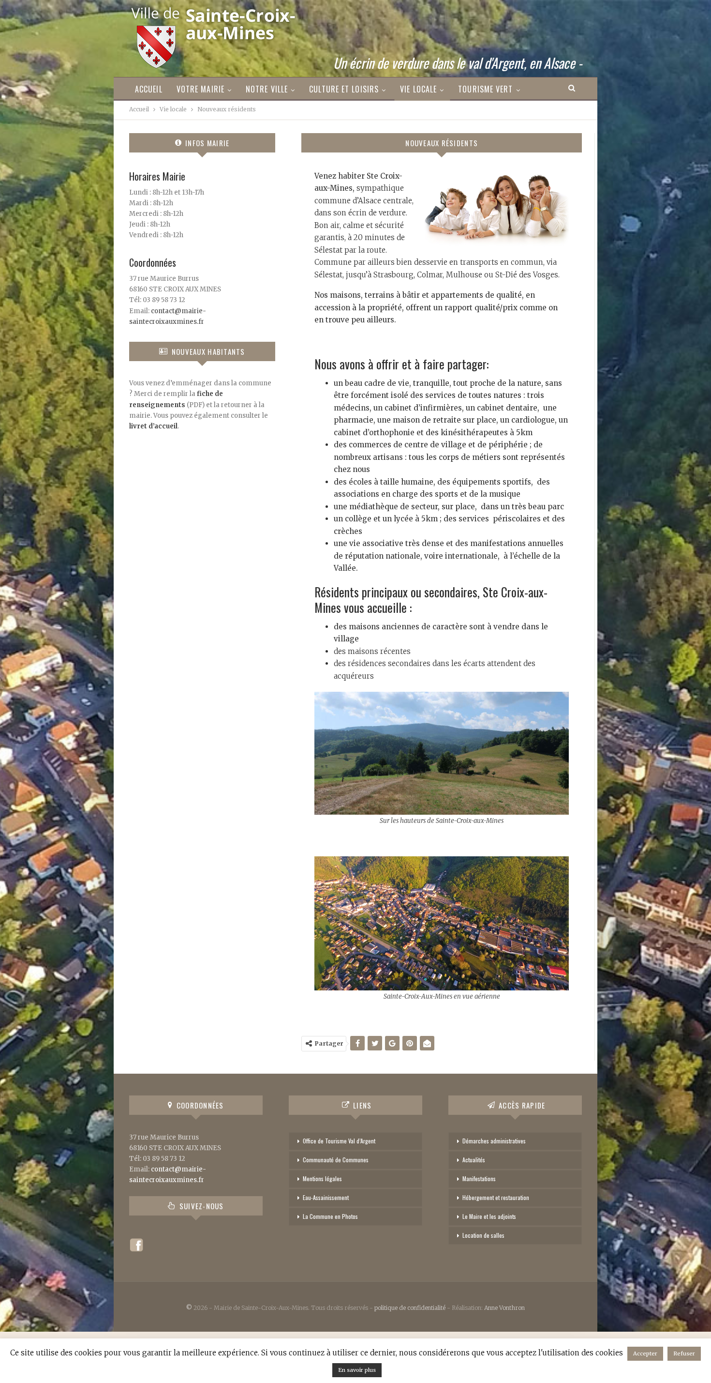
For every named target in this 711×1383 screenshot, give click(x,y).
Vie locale (418, 89)
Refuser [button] (684, 1353)
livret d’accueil (153, 426)
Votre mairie (200, 89)
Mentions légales (322, 1178)
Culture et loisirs (344, 89)
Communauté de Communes (336, 1159)
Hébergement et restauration (495, 1197)
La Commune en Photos (330, 1216)
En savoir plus (357, 1370)
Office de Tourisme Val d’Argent (339, 1141)
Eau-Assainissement (326, 1197)
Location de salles (483, 1235)
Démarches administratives (494, 1141)
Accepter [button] (645, 1353)
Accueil (149, 89)
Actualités (473, 1159)
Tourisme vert (485, 89)
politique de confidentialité (409, 1307)
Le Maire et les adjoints (489, 1216)
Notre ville (267, 89)
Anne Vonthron (504, 1307)
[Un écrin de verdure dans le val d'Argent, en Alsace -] (214, 34)
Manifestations (479, 1178)
